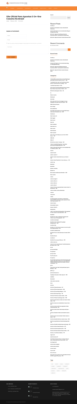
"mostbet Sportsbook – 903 (56, 85)
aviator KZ (67, 364)
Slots (51, 283)
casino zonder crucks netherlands (57, 190)
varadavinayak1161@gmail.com (58, 389)
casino (51, 176)
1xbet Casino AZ (53, 116)
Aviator (51, 150)
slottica (52, 285)
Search (51, 14)
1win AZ (56, 364)
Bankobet (52, 164)
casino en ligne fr (53, 178)
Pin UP (51, 247)
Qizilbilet (52, 276)
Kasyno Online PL (53, 207)
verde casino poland (54, 346)
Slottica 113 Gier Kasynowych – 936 (57, 289)
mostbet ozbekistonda (55, 230)
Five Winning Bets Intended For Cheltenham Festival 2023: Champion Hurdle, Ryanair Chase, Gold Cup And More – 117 (60, 200)
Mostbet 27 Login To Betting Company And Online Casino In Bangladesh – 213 (59, 217)
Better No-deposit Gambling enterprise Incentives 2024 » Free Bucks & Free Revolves (59, 35)
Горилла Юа (52, 350)
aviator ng (52, 162)
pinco (51, 265)
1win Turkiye (52, 106)
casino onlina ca (53, 181)
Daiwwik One (35, 397)
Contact (55, 8)
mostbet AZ (59, 366)
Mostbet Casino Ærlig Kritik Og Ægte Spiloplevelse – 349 (57, 222)
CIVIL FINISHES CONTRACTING (14, 388)
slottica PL (53, 373)
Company (12, 8)
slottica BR (64, 370)
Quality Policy (43, 8)
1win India (52, 99)
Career (49, 8)
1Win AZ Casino (53, 95)
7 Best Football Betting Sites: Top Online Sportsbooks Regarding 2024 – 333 (58, 145)
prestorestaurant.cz (54, 272)
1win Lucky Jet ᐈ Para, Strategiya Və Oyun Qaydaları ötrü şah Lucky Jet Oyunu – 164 (58, 102)
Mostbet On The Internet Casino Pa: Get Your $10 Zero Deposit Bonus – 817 (60, 228)
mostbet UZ (65, 366)
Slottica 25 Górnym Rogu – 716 (56, 293)
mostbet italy (53, 225)
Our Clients (35, 8)
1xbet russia (52, 128)
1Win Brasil (52, 97)
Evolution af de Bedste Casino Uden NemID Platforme (59, 60)
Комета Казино (53, 352)
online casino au (53, 242)
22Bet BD (52, 138)
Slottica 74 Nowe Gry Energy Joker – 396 (58, 297)
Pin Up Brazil (52, 251)
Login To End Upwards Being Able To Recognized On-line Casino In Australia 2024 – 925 (60, 212)
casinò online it (53, 185)
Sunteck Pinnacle (36, 392)
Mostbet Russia (53, 235)
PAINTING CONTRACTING (13, 391)
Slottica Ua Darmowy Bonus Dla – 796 (58, 328)
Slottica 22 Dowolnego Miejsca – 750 (58, 291)
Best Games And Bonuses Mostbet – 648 (58, 172)
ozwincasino (53, 368)
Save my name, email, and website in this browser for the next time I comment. (24, 43)
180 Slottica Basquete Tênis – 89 (57, 90)
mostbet (52, 366)
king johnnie (52, 209)
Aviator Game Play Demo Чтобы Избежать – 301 (60, 160)
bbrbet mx (52, 170)
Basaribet (52, 166)
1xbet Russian (53, 130)
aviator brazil (53, 152)
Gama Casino (53, 203)
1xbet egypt (52, 118)
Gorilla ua (52, 25)
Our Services (20, 8)
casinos (52, 192)
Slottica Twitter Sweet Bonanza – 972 (58, 326)
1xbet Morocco (53, 126)
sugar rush (52, 334)
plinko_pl (52, 270)
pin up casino (53, 253)
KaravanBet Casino (54, 205)
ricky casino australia (54, 281)
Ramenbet (52, 279)
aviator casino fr (53, 154)
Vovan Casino (53, 348)
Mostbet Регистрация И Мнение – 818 (57, 240)
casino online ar (53, 183)
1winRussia (52, 113)
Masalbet (52, 214)
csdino (51, 196)
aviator (61, 364)
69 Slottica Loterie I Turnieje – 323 (57, 142)
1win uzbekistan (53, 108)
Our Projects (28, 8)
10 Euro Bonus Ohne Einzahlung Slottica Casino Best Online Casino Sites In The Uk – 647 (60, 88)
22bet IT (52, 140)
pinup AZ (52, 370)
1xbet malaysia (53, 124)
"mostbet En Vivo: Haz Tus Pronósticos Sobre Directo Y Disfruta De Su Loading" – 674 (59, 83)
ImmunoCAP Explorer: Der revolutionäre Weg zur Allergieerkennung (59, 64)
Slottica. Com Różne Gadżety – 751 (57, 332)
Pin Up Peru (52, 257)
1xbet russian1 (53, 132)
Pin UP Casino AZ (53, 255)
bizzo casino (53, 174)
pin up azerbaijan (54, 249)
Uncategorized (53, 342)
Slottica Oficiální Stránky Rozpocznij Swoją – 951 (60, 324)
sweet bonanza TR (54, 336)
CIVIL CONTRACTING (12, 386)
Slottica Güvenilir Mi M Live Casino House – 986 (60, 319)
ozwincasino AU (61, 368)
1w (50, 92)
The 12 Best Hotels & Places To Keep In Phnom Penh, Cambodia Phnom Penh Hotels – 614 (59, 339)
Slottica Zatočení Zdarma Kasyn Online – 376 (59, 330)
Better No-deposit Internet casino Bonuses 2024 (60, 37)
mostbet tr (52, 237)
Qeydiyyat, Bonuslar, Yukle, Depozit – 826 (58, 274)
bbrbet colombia (53, 168)
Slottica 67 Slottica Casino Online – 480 (58, 295)
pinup (67, 368)
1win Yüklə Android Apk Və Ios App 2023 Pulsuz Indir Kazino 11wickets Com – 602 (59, 111)
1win (52, 364)
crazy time (52, 194)
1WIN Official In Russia (54, 104)
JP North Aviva (36, 388)
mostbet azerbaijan (54, 220)
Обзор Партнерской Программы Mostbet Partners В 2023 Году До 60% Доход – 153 (60, 355)
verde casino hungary (54, 344)
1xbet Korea (52, 120)
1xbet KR (52, 122)
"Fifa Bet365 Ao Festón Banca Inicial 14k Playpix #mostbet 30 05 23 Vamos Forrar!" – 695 (60, 80)
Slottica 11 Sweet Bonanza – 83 (56, 287)
